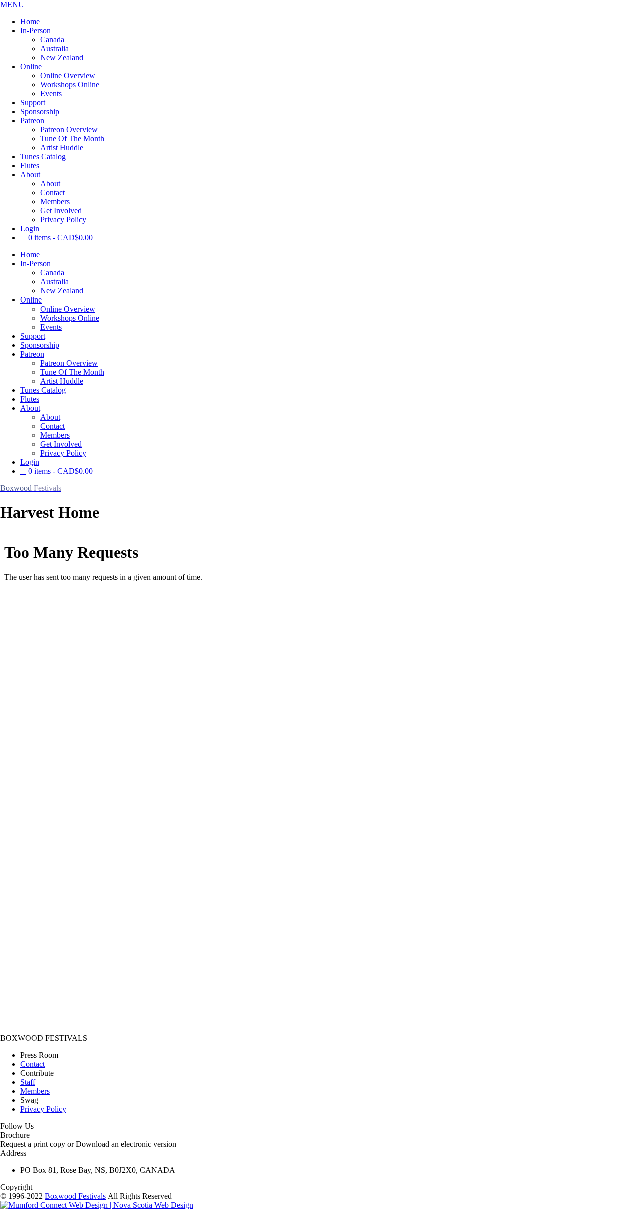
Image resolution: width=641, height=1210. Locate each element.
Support (32, 102)
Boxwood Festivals (75, 1196)
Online (31, 66)
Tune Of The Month (72, 138)
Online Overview (67, 75)
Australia (54, 48)
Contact (52, 192)
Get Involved (61, 210)
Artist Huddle (61, 147)
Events (51, 93)
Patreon (32, 120)
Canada (52, 39)
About (30, 174)
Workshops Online (69, 84)
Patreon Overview (69, 129)
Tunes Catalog (43, 156)
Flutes (29, 165)
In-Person (35, 30)
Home (30, 21)
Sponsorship (39, 111)
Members (55, 201)
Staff (27, 1082)
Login (29, 228)
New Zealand (61, 57)
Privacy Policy (63, 219)
